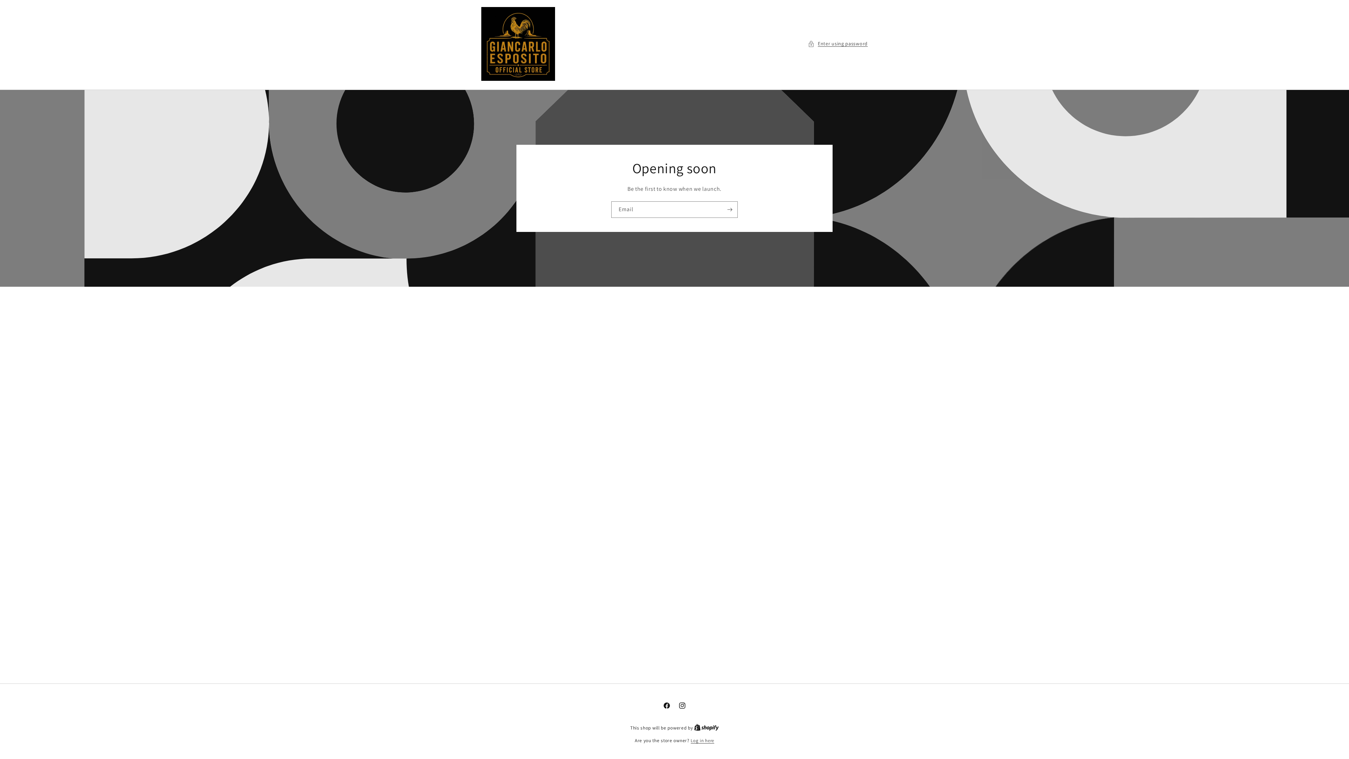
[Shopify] (706, 728)
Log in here (702, 741)
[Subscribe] (729, 209)
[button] (838, 43)
